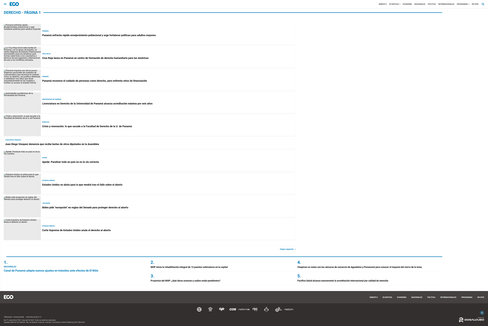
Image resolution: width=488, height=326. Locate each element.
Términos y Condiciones (14, 317)
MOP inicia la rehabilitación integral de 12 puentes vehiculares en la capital (189, 267)
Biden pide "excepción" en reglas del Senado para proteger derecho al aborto (85, 207)
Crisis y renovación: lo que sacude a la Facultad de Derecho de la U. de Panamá (87, 126)
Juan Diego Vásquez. (13, 140)
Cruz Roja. (46, 54)
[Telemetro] (199, 311)
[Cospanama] (232, 311)
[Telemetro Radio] (277, 311)
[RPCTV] (210, 311)
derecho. (45, 122)
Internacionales (446, 4)
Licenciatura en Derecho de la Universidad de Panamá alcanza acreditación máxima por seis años (97, 103)
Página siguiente (287, 249)
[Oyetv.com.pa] (221, 311)
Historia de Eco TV (33, 317)
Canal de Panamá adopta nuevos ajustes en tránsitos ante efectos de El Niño (51, 270)
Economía (407, 4)
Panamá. (45, 31)
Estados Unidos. (48, 180)
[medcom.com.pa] (288, 311)
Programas (462, 4)
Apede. (44, 158)
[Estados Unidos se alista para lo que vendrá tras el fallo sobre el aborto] (22, 183)
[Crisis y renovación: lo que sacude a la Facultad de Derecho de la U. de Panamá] (22, 125)
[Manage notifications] (482, 313)
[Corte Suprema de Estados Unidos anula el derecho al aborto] (22, 229)
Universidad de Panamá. (52, 99)
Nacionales (419, 4)
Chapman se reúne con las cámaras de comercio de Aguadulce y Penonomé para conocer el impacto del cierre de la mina (359, 267)
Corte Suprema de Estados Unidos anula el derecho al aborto (76, 230)
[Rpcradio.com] (255, 311)
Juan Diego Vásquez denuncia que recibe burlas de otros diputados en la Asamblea (52, 144)
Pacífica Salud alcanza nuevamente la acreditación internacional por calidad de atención (342, 280)
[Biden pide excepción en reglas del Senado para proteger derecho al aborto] (22, 206)
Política (432, 4)
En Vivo (475, 4)
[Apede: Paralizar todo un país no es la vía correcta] (22, 161)
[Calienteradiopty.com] (266, 311)
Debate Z (383, 4)
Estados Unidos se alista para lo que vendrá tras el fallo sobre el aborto (82, 184)
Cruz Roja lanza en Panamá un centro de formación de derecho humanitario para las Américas (95, 58)
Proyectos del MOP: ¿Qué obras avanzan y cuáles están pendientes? (185, 280)
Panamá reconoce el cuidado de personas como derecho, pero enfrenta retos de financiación (94, 80)
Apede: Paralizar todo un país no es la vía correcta (70, 161)
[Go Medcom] (244, 311)
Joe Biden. (46, 203)
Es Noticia (394, 4)
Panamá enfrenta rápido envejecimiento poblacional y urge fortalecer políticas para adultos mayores (99, 35)
